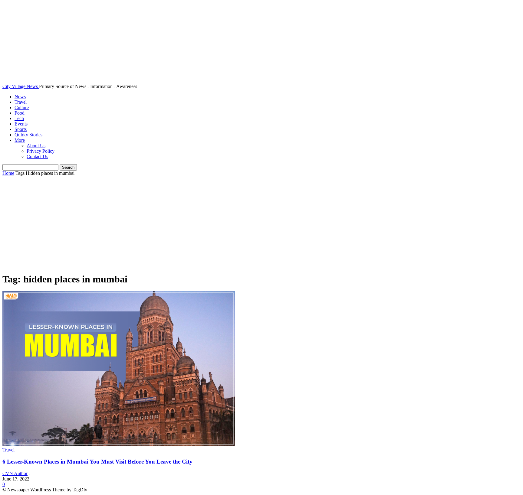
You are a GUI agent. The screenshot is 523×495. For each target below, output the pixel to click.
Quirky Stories (28, 134)
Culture (22, 107)
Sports (21, 129)
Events (21, 123)
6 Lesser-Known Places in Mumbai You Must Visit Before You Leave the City (97, 461)
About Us (36, 145)
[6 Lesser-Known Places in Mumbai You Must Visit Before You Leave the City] (118, 444)
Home (8, 173)
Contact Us (37, 156)
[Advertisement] (261, 224)
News (20, 96)
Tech (19, 118)
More (20, 140)
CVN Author (15, 473)
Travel (21, 102)
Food (20, 113)
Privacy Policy (40, 151)
